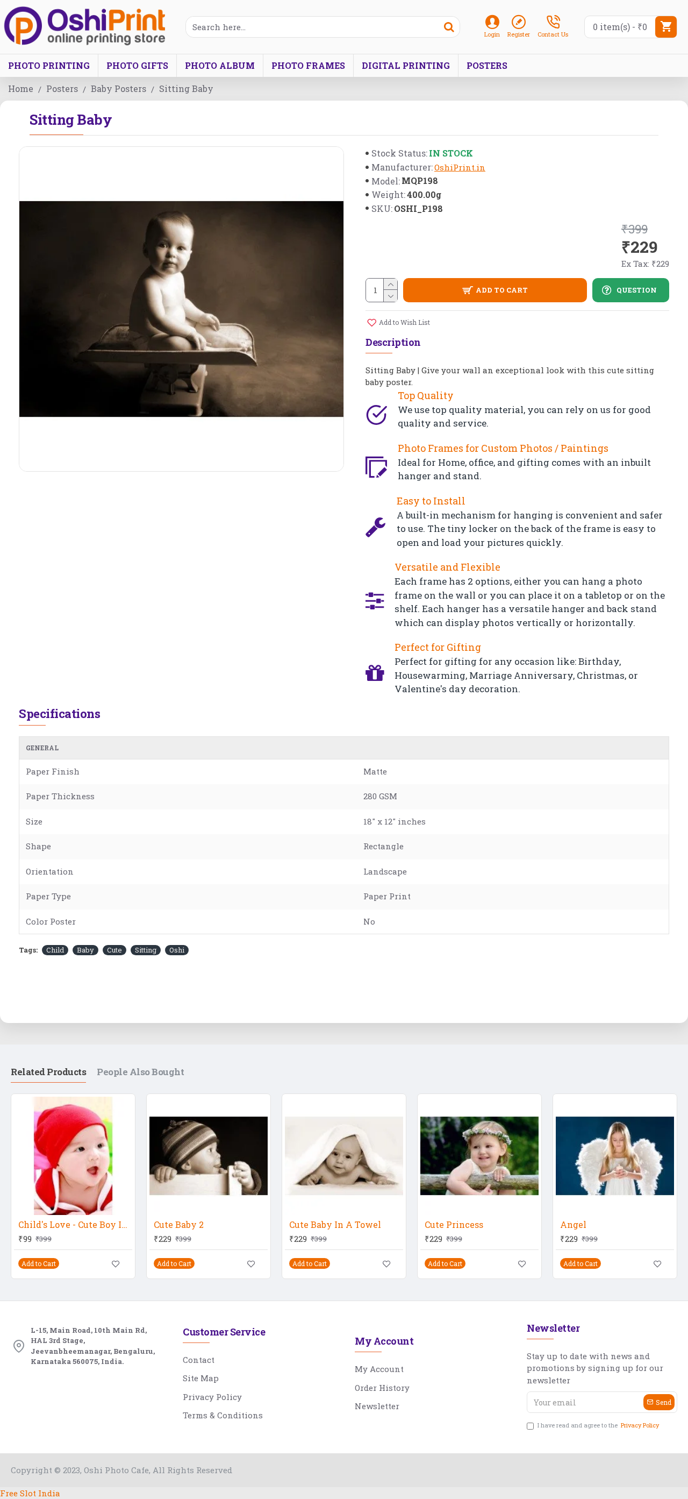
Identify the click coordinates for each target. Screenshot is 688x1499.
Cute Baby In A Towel (335, 1224)
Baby (85, 950)
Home (20, 88)
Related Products (48, 1072)
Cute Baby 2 (179, 1224)
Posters (62, 88)
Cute (114, 950)
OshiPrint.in (459, 167)
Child (55, 950)
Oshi (176, 950)
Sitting (145, 950)
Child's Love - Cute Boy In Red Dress (75, 1224)
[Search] (449, 27)
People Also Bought (140, 1072)
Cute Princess (454, 1224)
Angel (573, 1224)
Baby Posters (118, 88)
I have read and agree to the (598, 1425)
